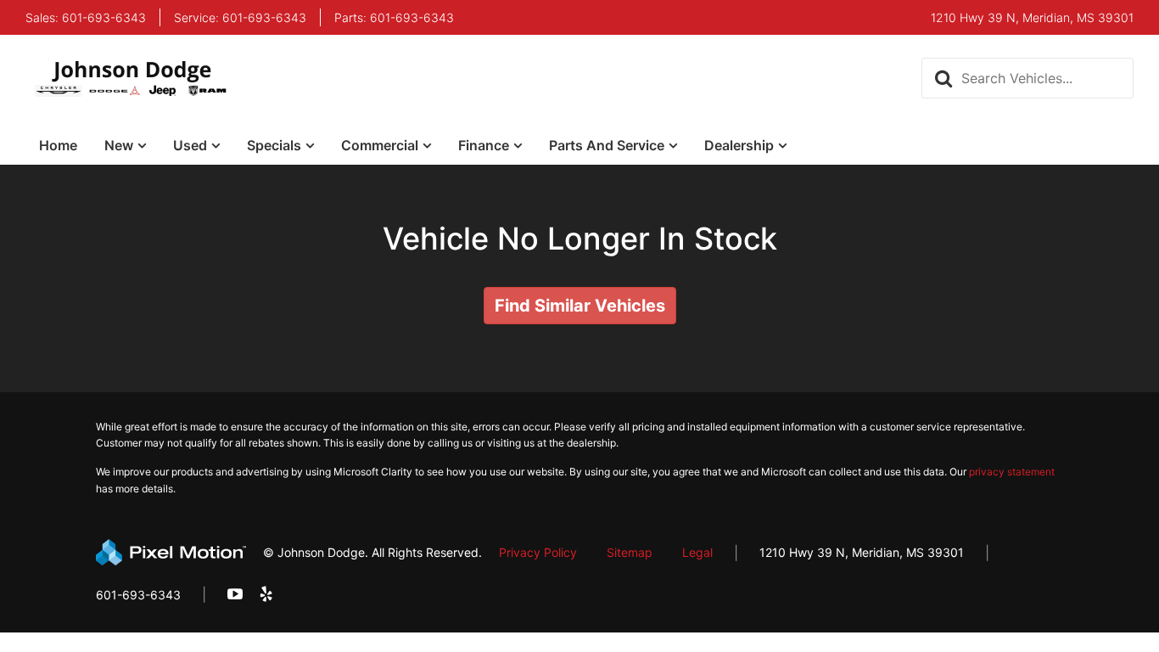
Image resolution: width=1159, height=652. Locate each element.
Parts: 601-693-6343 (394, 18)
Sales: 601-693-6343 (85, 18)
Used (190, 145)
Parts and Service (606, 145)
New (118, 145)
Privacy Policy (538, 552)
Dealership (739, 145)
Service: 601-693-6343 (240, 18)
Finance (483, 145)
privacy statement (1012, 471)
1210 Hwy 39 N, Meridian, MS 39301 (861, 552)
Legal (697, 552)
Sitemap (629, 552)
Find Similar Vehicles (580, 305)
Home (58, 145)
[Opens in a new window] (235, 594)
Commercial (379, 145)
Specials (274, 145)
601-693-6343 (138, 594)
